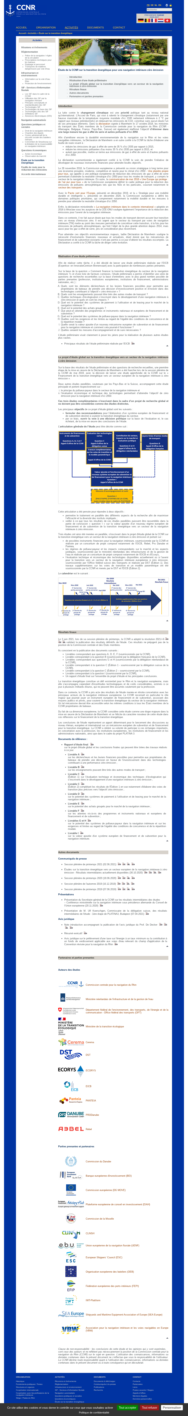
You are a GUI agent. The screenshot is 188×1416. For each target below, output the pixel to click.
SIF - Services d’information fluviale (69, 1390)
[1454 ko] (123, 889)
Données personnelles (142, 1399)
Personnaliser (172, 1407)
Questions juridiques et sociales (68, 1396)
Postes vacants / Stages (143, 1390)
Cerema (90, 1042)
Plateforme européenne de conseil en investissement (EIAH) (118, 1204)
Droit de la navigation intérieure (38, 131)
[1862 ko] (128, 883)
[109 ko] (160, 924)
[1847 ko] (132, 883)
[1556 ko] (82, 784)
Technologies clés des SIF (36, 111)
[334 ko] (101, 905)
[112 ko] (165, 924)
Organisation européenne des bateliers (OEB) (110, 1271)
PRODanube (92, 1115)
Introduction (75, 77)
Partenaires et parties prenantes (86, 96)
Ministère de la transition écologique (105, 1026)
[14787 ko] (82, 767)
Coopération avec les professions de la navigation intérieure (32, 1394)
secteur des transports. (70, 187)
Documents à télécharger (104, 1381)
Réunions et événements (34, 47)
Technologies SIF (32, 107)
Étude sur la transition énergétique (55, 33)
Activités (71, 27)
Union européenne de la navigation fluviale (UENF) (112, 1245)
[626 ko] (116, 944)
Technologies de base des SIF (38, 109)
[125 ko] (64, 642)
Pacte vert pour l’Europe (81, 193)
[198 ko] (123, 864)
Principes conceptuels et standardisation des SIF (36, 104)
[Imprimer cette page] (166, 5)
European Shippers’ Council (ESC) (104, 1257)
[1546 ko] (82, 794)
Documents (95, 27)
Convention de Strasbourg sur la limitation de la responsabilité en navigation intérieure (38, 144)
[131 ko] (166, 639)
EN (159, 5)
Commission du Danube (98, 1161)
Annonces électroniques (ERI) (38, 116)
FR (148, 5)
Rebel (89, 1129)
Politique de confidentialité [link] (94, 1412)
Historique (20, 1381)
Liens (135, 1387)
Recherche (98, 1390)
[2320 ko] (82, 774)
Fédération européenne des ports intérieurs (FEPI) (112, 1286)
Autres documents (79, 93)
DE (152, 5)
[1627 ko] (81, 833)
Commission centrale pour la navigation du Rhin (111, 984)
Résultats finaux (77, 89)
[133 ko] (59, 642)
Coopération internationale (27, 1390)
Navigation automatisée (33, 120)
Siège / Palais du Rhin (25, 1398)
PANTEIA (91, 1100)
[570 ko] (133, 878)
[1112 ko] (147, 914)
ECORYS (91, 1070)
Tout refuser (149, 1407)
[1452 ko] (128, 889)
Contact (119, 27)
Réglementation (29, 52)
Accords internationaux (33, 174)
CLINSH (90, 1233)
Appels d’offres (139, 1393)
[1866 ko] (123, 883)
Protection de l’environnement (38, 83)
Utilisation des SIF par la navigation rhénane (35, 99)
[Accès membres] (170, 5)
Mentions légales (140, 1396)
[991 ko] (82, 754)
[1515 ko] (89, 820)
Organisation (46, 27)
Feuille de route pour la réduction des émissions (34, 168)
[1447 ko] (133, 889)
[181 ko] (133, 864)
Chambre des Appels (34, 133)
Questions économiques (34, 150)
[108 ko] (71, 927)
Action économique (33, 154)
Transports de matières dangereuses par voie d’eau (37, 67)
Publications (99, 1387)
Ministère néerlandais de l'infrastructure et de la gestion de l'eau (119, 999)
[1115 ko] (150, 872)
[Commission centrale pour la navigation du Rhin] (25, 15)
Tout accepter (127, 1407)
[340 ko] (132, 343)
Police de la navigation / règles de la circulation (38, 56)
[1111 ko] (154, 872)
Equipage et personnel (35, 64)
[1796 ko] (91, 744)
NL (156, 5)
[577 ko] (119, 878)
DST (88, 1055)
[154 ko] (85, 933)
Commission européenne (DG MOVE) (106, 1190)
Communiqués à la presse (105, 1384)
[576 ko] (128, 878)
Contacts (136, 1381)
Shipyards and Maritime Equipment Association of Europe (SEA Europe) (124, 1314)
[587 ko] (123, 878)
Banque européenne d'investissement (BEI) (109, 1175)
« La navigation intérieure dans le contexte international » (125, 206)
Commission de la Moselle (100, 1218)
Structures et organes (25, 1387)
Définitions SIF (31, 114)
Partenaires (137, 1384)
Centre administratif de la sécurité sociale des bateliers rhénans (38, 137)
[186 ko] (128, 864)
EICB (88, 1086)
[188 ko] (119, 864)
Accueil (21, 27)
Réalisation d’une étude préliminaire (88, 80)
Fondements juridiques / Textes (29, 1384)
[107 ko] (66, 927)
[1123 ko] (145, 872)
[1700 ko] (82, 803)
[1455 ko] (119, 889)
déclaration (104, 123)
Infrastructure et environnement (29, 74)
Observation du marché (35, 156)
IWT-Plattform (93, 1300)
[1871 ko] (118, 883)
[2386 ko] (82, 810)
